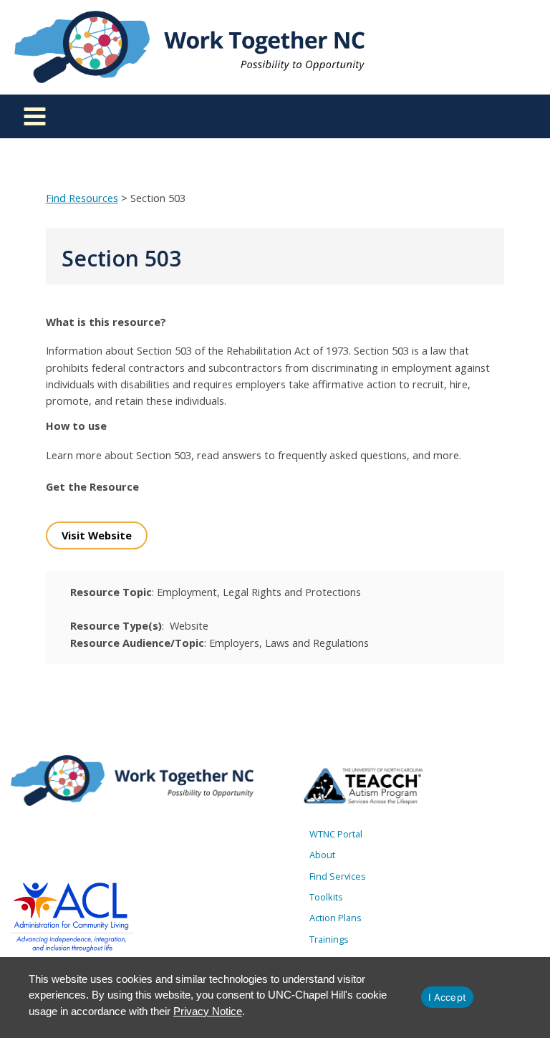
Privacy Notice (207, 1011)
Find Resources (82, 198)
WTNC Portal (335, 833)
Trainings (329, 939)
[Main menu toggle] (34, 116)
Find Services (337, 876)
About (322, 854)
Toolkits (326, 896)
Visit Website (97, 535)
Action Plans (335, 917)
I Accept (447, 997)
